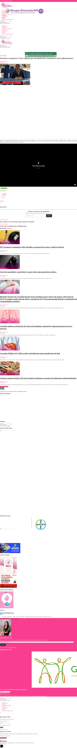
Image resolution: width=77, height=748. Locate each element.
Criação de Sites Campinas (40, 696)
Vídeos (3, 18)
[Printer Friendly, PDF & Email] (4, 188)
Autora (3, 10)
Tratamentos (5, 16)
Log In (1, 739)
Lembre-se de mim (5, 725)
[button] (38, 745)
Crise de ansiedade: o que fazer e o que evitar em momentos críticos (28, 272)
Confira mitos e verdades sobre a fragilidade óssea (13, 391)
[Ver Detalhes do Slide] (23, 13)
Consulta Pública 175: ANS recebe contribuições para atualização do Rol (30, 353)
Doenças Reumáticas (6, 13)
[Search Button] (10, 21)
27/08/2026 (2, 251)
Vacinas (4, 17)
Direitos (4, 12)
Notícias (4, 14)
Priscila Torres (5, 61)
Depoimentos (5, 11)
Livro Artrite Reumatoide (7, 19)
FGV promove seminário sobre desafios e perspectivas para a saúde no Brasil (32, 247)
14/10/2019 (2, 62)
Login (3, 19)
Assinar (49, 215)
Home (1, 55)
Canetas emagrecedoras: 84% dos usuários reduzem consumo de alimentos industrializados (38, 378)
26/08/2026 (2, 305)
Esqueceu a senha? (4, 729)
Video (7, 63)
